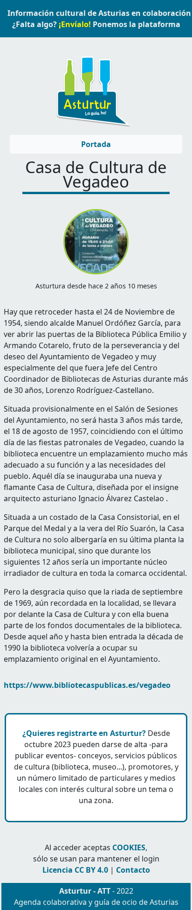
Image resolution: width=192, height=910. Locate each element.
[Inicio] (92, 86)
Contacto (133, 870)
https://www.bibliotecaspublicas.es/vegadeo (87, 685)
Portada (96, 144)
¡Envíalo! (75, 24)
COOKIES (128, 847)
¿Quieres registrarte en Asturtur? (84, 733)
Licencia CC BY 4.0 (75, 870)
